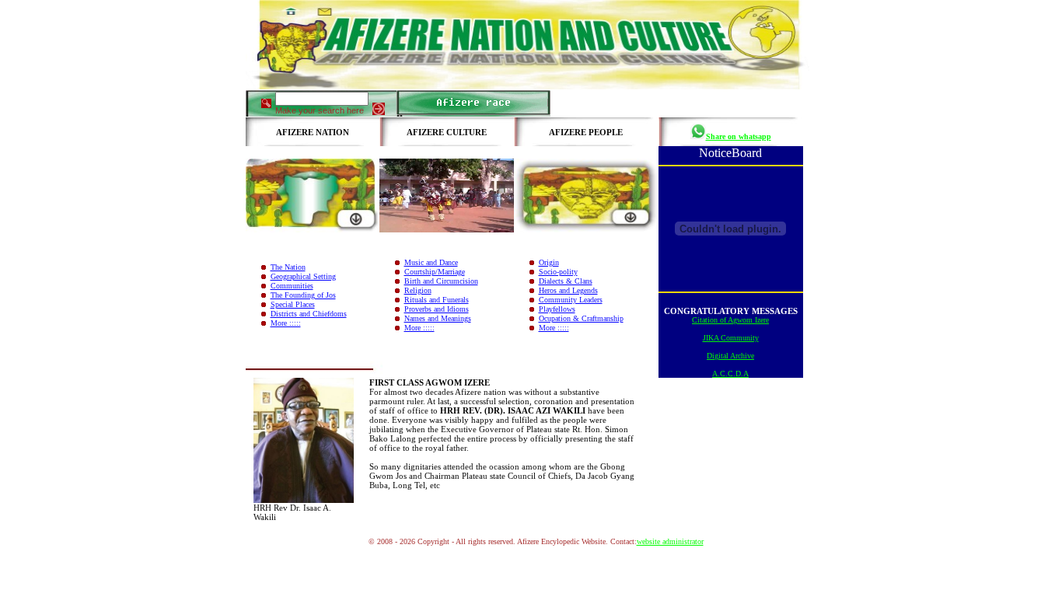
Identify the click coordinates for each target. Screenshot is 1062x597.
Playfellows (557, 309)
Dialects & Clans (565, 281)
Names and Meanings (437, 318)
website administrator (670, 541)
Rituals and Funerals (436, 299)
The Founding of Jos (303, 295)
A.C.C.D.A (730, 373)
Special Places (293, 304)
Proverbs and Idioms (436, 309)
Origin (549, 262)
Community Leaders (571, 299)
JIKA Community (731, 337)
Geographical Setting (303, 276)
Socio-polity (558, 271)
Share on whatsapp (738, 136)
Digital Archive (730, 355)
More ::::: (286, 323)
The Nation (288, 267)
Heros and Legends (568, 290)
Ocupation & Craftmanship (581, 318)
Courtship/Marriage (434, 271)
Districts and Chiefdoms (309, 313)
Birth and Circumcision (441, 281)
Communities (292, 285)
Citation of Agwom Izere (730, 320)
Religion (417, 290)
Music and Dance (431, 262)
